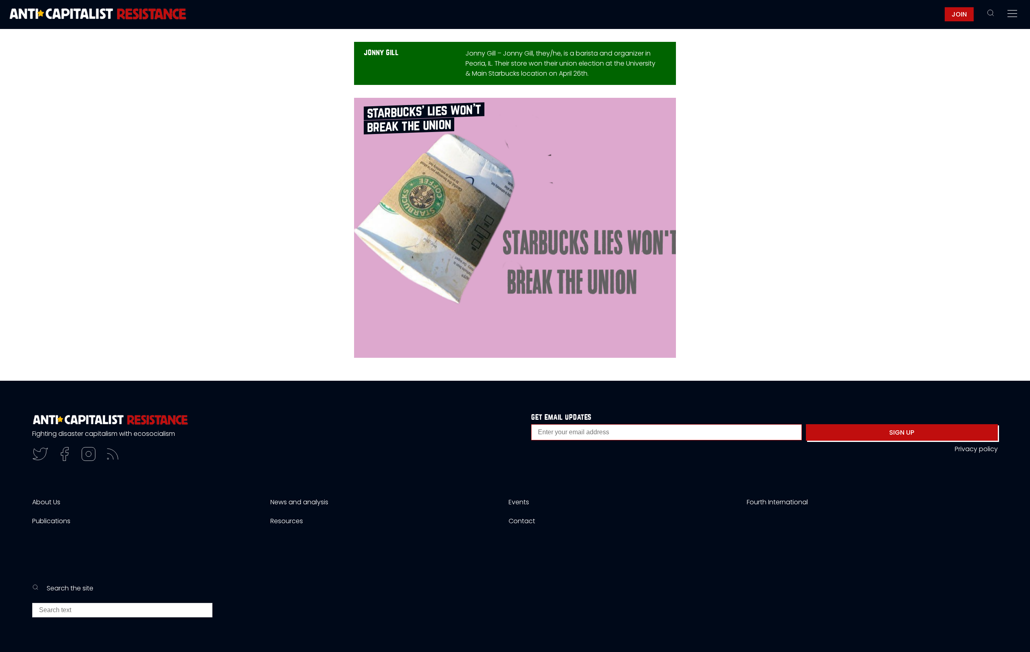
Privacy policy (976, 449)
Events (519, 502)
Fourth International (777, 502)
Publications (51, 521)
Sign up (901, 432)
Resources (286, 521)
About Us (46, 502)
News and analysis (299, 502)
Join (959, 14)
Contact (522, 521)
